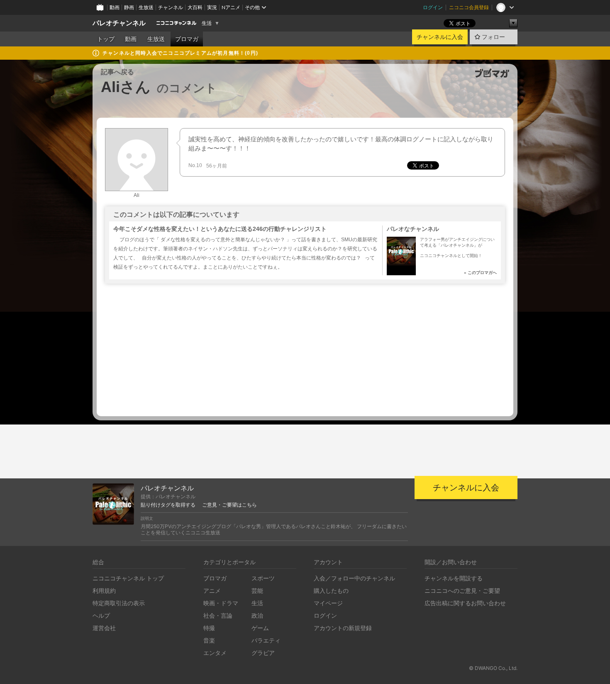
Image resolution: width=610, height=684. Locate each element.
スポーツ (263, 578)
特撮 (209, 627)
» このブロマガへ (480, 272)
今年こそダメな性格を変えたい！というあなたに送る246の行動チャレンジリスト (220, 229)
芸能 (257, 590)
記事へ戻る (117, 71)
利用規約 (104, 590)
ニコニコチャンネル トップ (128, 578)
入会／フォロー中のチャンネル (354, 578)
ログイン (433, 7)
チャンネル (170, 7)
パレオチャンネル (119, 23)
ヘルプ (101, 615)
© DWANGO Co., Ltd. (493, 668)
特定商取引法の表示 (119, 602)
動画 (115, 7)
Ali (136, 195)
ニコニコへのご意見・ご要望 (462, 590)
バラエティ (266, 640)
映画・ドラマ (220, 602)
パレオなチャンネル (413, 229)
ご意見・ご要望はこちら (229, 504)
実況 (212, 7)
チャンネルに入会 (440, 37)
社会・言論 (217, 615)
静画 (129, 7)
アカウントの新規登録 (343, 627)
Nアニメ (231, 7)
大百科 (195, 7)
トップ (106, 39)
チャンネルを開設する (454, 578)
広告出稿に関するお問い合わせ (465, 602)
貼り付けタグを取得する (168, 504)
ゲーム (260, 627)
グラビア (263, 652)
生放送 (146, 7)
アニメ (212, 590)
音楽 (209, 640)
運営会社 (104, 627)
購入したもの (331, 590)
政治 (257, 615)
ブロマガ (186, 39)
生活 (207, 23)
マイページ (328, 602)
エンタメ (215, 652)
